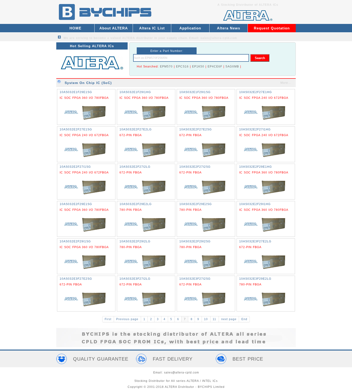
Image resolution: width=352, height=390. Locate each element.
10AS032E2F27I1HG (255, 129)
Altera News (228, 28)
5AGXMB (232, 66)
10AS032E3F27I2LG (134, 278)
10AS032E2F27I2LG (134, 166)
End (244, 319)
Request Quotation (272, 28)
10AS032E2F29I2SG (194, 241)
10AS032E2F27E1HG (255, 92)
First (108, 319)
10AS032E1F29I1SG (194, 92)
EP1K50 (198, 66)
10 (206, 319)
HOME (75, 28)
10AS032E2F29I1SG (75, 241)
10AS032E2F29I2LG (134, 241)
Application (190, 28)
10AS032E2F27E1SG (76, 129)
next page (229, 319)
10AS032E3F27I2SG (194, 278)
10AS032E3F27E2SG (76, 278)
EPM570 (166, 66)
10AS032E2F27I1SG (75, 166)
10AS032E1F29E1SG (76, 92)
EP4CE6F (215, 66)
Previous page (127, 319)
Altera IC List (152, 28)
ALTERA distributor (137, 38)
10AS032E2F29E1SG (76, 204)
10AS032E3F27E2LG (255, 241)
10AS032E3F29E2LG (255, 278)
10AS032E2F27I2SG (194, 166)
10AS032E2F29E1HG (255, 166)
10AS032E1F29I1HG (135, 92)
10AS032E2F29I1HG (255, 204)
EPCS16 (182, 66)
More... (285, 82)
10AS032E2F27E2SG (195, 129)
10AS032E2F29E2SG (195, 204)
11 (214, 319)
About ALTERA (113, 28)
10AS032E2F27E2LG (135, 129)
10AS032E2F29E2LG (135, 204)
